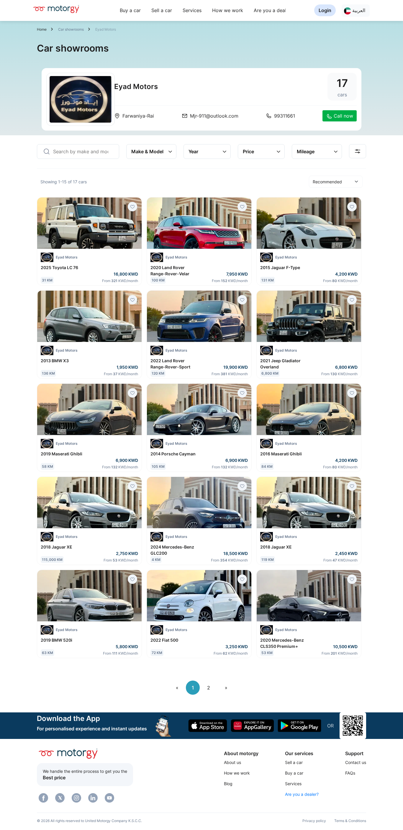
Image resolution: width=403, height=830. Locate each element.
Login (325, 10)
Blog (228, 783)
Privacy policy (314, 821)
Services (192, 10)
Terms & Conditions (350, 821)
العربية (358, 10)
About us (232, 762)
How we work (227, 10)
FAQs (350, 772)
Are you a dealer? (273, 10)
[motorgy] (56, 8)
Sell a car (161, 10)
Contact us (355, 762)
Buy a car (130, 10)
